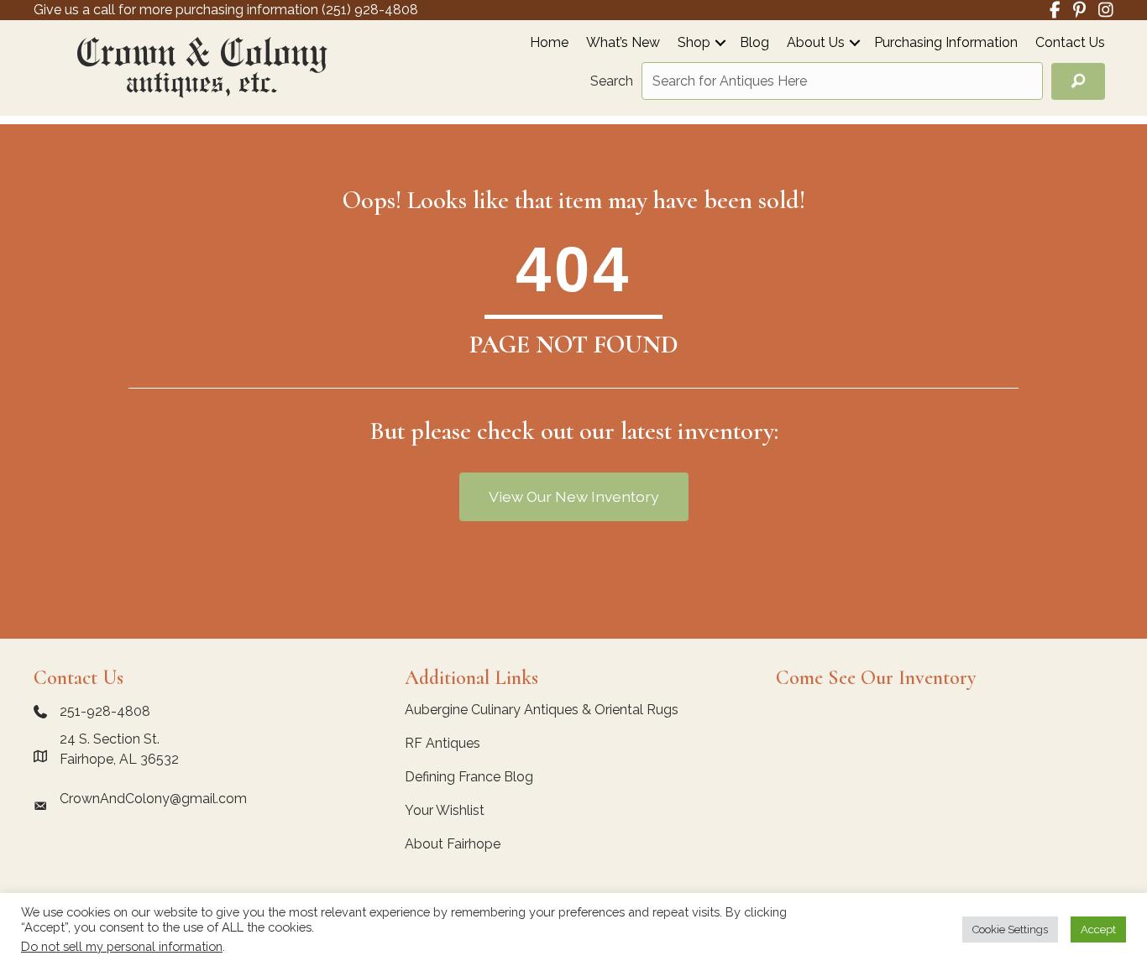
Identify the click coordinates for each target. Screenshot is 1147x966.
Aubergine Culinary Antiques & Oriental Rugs (541, 710)
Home (549, 43)
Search (611, 81)
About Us (816, 43)
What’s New (623, 43)
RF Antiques (442, 743)
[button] (720, 42)
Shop (694, 43)
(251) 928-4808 (370, 10)
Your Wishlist (444, 810)
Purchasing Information (946, 43)
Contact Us (1070, 43)
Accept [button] (1098, 929)
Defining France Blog (469, 777)
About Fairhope (452, 844)
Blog (754, 43)
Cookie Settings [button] (1010, 929)
